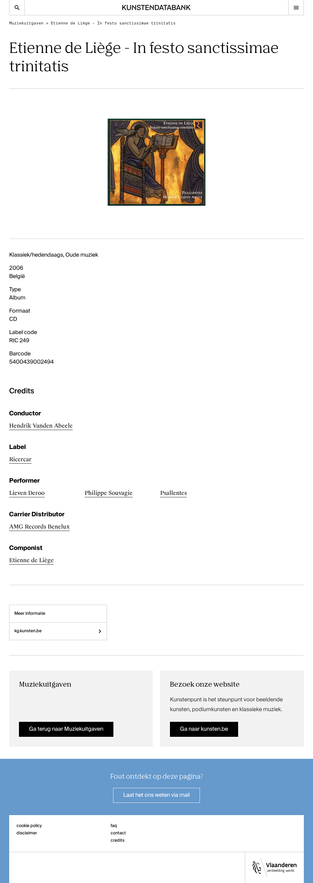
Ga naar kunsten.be (204, 729)
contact (118, 833)
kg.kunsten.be (28, 631)
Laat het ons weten (156, 795)
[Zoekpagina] (16, 7)
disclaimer (27, 833)
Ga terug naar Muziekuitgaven (66, 729)
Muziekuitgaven (26, 23)
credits (117, 840)
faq (114, 826)
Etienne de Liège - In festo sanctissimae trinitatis (113, 23)
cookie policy (29, 826)
